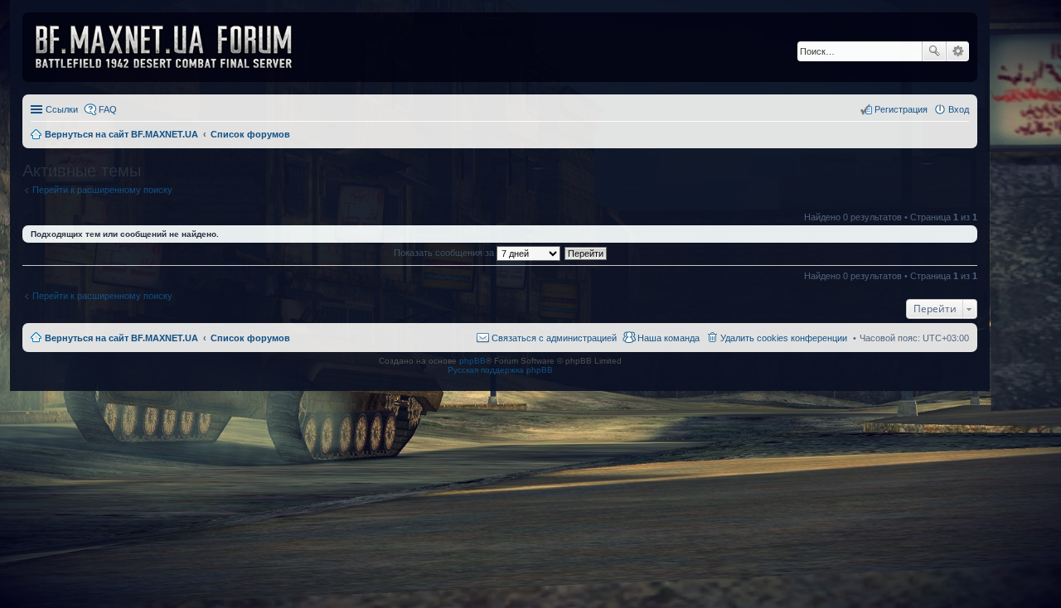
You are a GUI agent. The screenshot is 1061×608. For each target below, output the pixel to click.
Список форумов (250, 338)
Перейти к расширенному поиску (102, 190)
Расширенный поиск (958, 51)
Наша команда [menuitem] (668, 338)
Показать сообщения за (445, 253)
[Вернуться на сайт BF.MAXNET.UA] (174, 47)
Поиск (934, 51)
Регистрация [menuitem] (901, 109)
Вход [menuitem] (958, 109)
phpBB (472, 360)
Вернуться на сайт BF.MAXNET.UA (121, 338)
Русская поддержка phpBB (500, 369)
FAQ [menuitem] (108, 109)
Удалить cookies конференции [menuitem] (783, 338)
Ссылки (62, 109)
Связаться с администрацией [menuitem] (554, 338)
